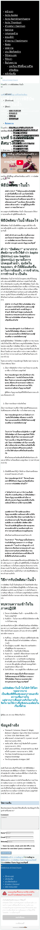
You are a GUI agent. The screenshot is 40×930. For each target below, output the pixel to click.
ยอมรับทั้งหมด (20, 917)
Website (4, 842)
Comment (4, 815)
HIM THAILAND (11, 887)
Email (3, 837)
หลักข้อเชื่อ (9, 879)
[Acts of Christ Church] (9, 80)
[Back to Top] (1, 865)
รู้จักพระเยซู (9, 876)
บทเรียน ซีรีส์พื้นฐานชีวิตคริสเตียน (14, 94)
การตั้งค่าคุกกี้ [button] (20, 923)
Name (3, 833)
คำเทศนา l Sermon (12, 884)
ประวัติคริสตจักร (11, 881)
